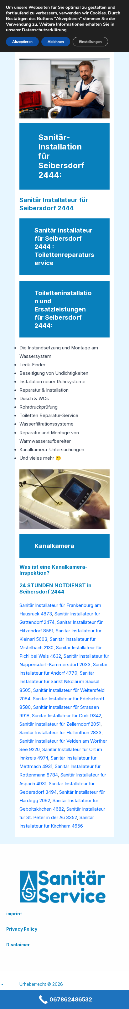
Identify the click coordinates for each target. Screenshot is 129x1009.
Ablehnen (56, 41)
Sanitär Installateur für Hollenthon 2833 (60, 732)
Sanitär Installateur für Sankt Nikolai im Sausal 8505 (59, 681)
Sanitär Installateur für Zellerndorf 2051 (60, 724)
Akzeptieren (22, 41)
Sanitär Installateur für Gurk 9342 (66, 716)
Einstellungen (90, 41)
